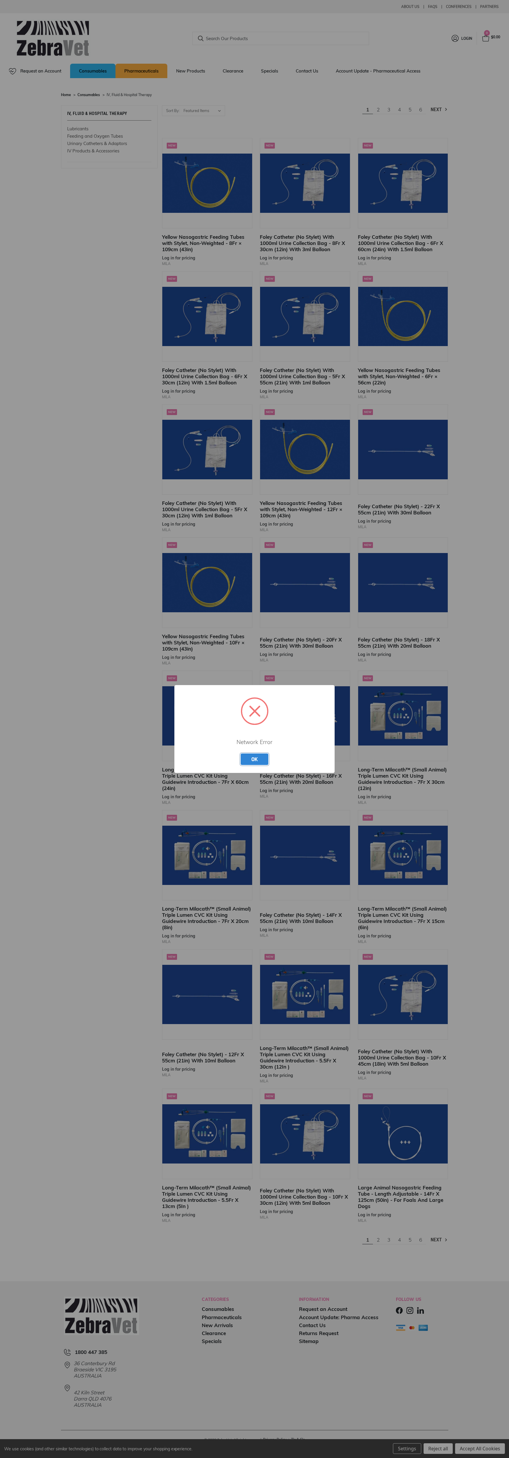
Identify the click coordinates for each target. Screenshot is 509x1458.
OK (254, 759)
